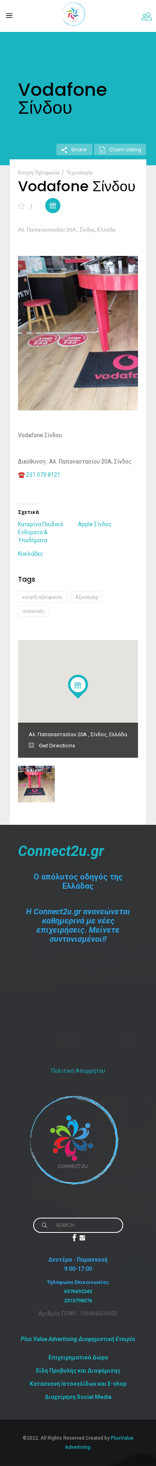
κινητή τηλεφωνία (42, 597)
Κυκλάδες (30, 554)
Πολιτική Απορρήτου (78, 1071)
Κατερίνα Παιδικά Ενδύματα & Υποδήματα (40, 532)
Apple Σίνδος (95, 524)
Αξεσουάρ (86, 597)
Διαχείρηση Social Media (78, 1397)
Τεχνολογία (79, 172)
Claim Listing (125, 149)
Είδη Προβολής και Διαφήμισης (78, 1370)
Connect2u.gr (61, 851)
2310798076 (78, 1301)
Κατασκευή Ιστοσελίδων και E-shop (78, 1384)
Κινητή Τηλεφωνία (39, 172)
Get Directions (56, 745)
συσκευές (33, 611)
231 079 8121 (43, 474)
